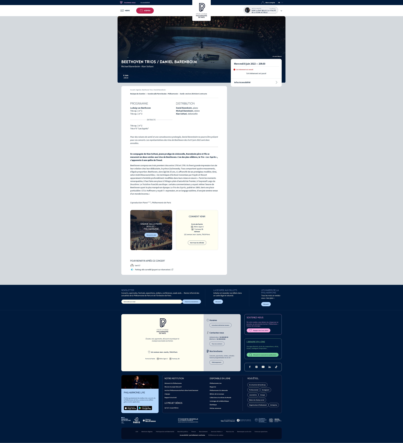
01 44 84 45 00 (224, 337)
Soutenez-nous (129, 2)
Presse (193, 431)
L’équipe (167, 394)
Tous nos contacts (217, 344)
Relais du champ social (256, 400)
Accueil (132, 90)
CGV (136, 431)
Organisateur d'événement (258, 405)
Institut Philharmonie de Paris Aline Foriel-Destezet (181, 390)
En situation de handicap (257, 385)
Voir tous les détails (197, 243)
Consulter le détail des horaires (220, 325)
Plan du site (230, 431)
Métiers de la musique (217, 394)
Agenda (147, 10)
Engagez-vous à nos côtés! (260, 330)
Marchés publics (182, 431)
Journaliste (253, 395)
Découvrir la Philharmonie (173, 383)
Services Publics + (217, 431)
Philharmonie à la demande (219, 390)
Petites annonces (215, 408)
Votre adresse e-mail (129, 301)
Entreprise (273, 405)
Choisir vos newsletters (191, 301)
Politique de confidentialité (165, 431)
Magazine (213, 387)
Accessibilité (145, 2)
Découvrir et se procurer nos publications (264, 355)
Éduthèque (213, 405)
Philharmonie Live (215, 383)
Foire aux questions (261, 431)
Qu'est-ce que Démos (172, 408)
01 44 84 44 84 (221, 339)
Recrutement (203, 431)
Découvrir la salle (151, 235)
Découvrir (218, 301)
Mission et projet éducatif (173, 387)
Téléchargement (216, 362)
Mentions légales (147, 431)
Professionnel (253, 390)
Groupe (262, 395)
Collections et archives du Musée (220, 397)
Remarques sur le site (244, 431)
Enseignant (265, 390)
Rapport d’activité (171, 397)
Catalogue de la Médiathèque (219, 401)
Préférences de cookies (215, 435)
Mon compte (270, 2)
